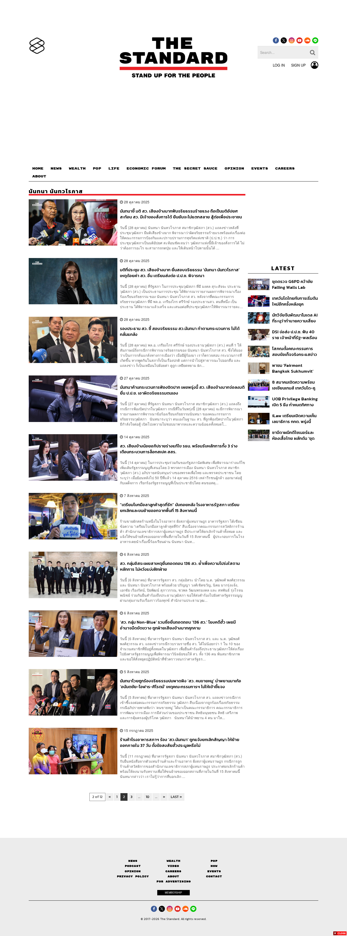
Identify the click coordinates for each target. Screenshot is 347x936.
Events (214, 871)
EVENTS (259, 168)
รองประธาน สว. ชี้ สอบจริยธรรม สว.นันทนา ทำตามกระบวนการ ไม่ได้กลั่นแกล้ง (180, 331)
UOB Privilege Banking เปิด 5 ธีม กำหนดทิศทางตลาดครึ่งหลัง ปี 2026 (295, 401)
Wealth (173, 860)
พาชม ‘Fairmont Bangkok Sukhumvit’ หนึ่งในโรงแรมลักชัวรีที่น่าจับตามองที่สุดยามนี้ (294, 368)
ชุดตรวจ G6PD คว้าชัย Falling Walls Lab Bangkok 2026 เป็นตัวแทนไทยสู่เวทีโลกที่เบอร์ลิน (292, 284)
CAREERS (285, 168)
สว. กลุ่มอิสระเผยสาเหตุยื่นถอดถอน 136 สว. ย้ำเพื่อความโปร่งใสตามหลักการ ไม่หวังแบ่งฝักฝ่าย (180, 566)
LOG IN (279, 65)
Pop (214, 860)
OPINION (234, 168)
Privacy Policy (133, 876)
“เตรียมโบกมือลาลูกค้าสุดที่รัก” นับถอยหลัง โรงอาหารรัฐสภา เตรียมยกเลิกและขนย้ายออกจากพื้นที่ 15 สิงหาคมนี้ (179, 507)
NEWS (56, 168)
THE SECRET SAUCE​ (195, 168)
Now (214, 866)
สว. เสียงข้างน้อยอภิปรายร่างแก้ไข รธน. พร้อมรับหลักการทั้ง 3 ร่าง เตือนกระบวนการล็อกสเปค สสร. (179, 449)
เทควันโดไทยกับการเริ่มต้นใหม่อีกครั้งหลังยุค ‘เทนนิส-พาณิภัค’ (295, 301)
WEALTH (77, 168)
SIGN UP (298, 65)
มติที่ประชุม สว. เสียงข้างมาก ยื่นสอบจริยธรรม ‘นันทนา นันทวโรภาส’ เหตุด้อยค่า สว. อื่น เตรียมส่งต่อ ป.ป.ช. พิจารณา (180, 272)
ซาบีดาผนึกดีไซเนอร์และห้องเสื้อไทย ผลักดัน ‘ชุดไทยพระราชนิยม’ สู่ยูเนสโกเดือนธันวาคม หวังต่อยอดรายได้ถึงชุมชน (294, 435)
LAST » (176, 796)
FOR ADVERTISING (173, 881)
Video (173, 866)
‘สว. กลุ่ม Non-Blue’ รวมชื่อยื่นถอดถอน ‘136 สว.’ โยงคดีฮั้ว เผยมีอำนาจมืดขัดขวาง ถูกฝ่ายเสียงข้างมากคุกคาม (178, 625)
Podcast (133, 866)
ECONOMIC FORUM (146, 168)
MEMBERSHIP (173, 892)
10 (147, 796)
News (132, 860)
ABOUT (39, 176)
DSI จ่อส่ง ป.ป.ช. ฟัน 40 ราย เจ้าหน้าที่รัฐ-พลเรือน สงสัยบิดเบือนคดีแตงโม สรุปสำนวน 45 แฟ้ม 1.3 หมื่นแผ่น (294, 334)
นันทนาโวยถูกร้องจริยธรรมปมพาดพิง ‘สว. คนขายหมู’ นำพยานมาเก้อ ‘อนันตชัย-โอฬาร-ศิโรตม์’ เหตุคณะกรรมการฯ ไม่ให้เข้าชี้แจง (180, 683)
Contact (214, 876)
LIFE (113, 168)
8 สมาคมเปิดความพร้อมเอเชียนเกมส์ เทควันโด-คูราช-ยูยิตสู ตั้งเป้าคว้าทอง (293, 385)
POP (97, 168)
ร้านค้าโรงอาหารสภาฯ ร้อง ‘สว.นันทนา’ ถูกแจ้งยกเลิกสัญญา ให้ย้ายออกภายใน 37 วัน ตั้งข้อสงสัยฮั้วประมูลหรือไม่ (179, 742)
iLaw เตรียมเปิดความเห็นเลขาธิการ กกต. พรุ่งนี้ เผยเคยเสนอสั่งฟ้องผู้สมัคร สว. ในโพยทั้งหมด (294, 418)
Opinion (133, 871)
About (173, 876)
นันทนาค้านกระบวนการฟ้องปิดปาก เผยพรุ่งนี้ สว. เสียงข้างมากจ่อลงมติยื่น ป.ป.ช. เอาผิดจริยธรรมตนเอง (182, 390)
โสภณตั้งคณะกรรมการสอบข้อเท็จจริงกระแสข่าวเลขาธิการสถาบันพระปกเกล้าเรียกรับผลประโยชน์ (294, 351)
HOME (37, 168)
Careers (173, 871)
